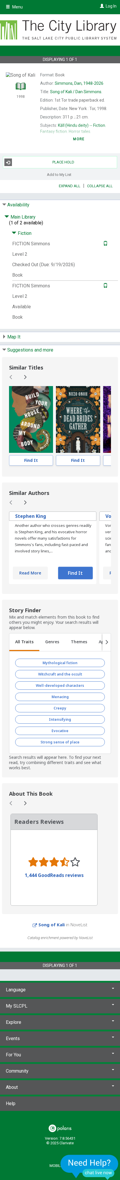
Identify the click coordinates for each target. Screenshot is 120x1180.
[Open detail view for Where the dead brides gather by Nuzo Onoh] (78, 419)
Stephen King (30, 516)
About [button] (12, 1087)
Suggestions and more (30, 350)
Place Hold (63, 162)
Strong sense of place (60, 742)
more (78, 139)
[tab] (24, 642)
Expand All (69, 186)
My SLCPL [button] (16, 1006)
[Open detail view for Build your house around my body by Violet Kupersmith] (31, 419)
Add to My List (59, 174)
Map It (13, 337)
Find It (31, 460)
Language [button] (16, 989)
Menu (17, 7)
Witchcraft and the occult (60, 674)
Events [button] (13, 1038)
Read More (30, 573)
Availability (18, 205)
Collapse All (100, 186)
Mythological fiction (60, 662)
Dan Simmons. (76, 91)
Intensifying (60, 719)
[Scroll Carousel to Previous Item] (11, 377)
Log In (111, 6)
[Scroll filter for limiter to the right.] (107, 642)
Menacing (60, 696)
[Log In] (101, 6)
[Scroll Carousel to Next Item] (25, 377)
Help (10, 1103)
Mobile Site (60, 1165)
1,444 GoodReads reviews (54, 875)
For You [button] (13, 1055)
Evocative (60, 730)
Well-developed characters (60, 685)
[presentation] (31, 419)
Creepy (60, 708)
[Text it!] (105, 243)
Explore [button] (13, 1022)
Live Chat (89, 1167)
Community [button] (17, 1071)
